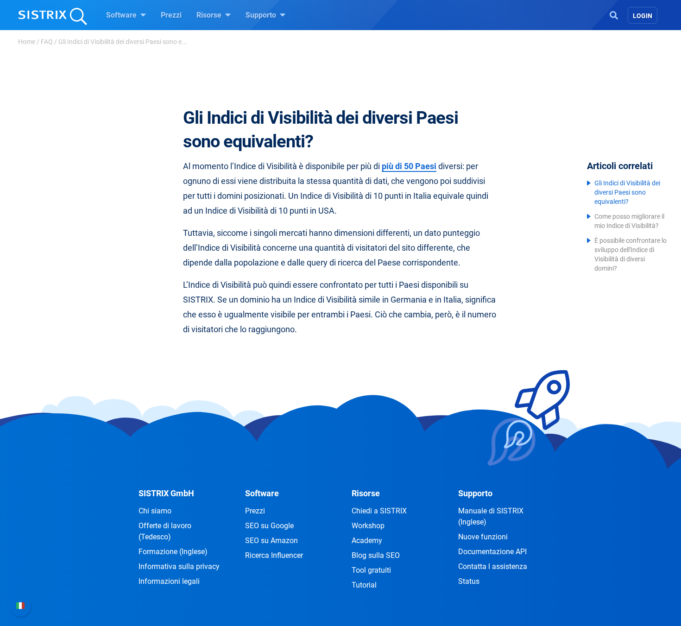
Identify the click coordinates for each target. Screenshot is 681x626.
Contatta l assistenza (492, 566)
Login (642, 15)
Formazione (173, 551)
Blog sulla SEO (376, 555)
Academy (367, 540)
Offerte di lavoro (165, 531)
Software (122, 15)
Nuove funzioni (483, 536)
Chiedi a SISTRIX (379, 510)
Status (468, 581)
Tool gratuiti (371, 570)
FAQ (47, 41)
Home (26, 41)
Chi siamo (155, 510)
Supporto (262, 15)
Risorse (209, 15)
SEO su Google (269, 525)
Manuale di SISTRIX (490, 516)
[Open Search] (613, 14)
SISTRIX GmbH (166, 493)
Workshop (368, 525)
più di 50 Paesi (409, 166)
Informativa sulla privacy (179, 566)
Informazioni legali (169, 581)
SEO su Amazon (271, 540)
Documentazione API (492, 551)
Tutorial (364, 585)
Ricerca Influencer (274, 555)
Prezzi (171, 15)
